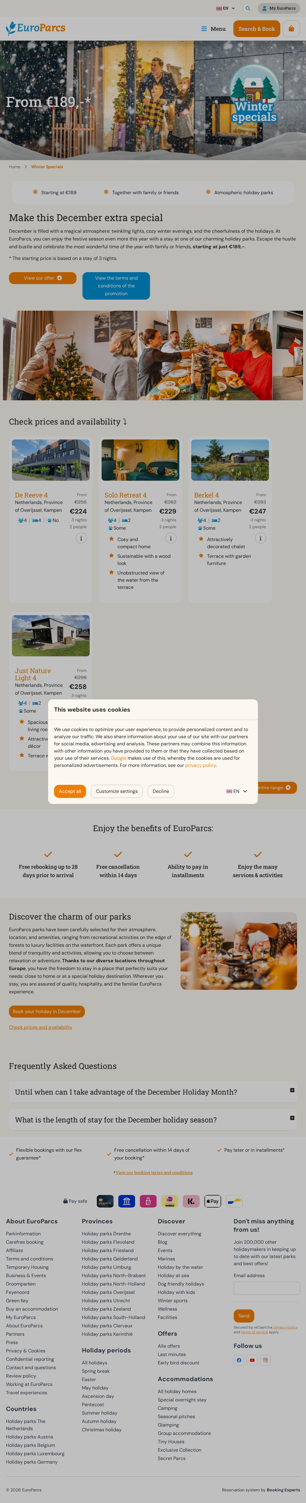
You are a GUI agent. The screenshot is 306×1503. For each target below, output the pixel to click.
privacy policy (200, 765)
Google (118, 758)
